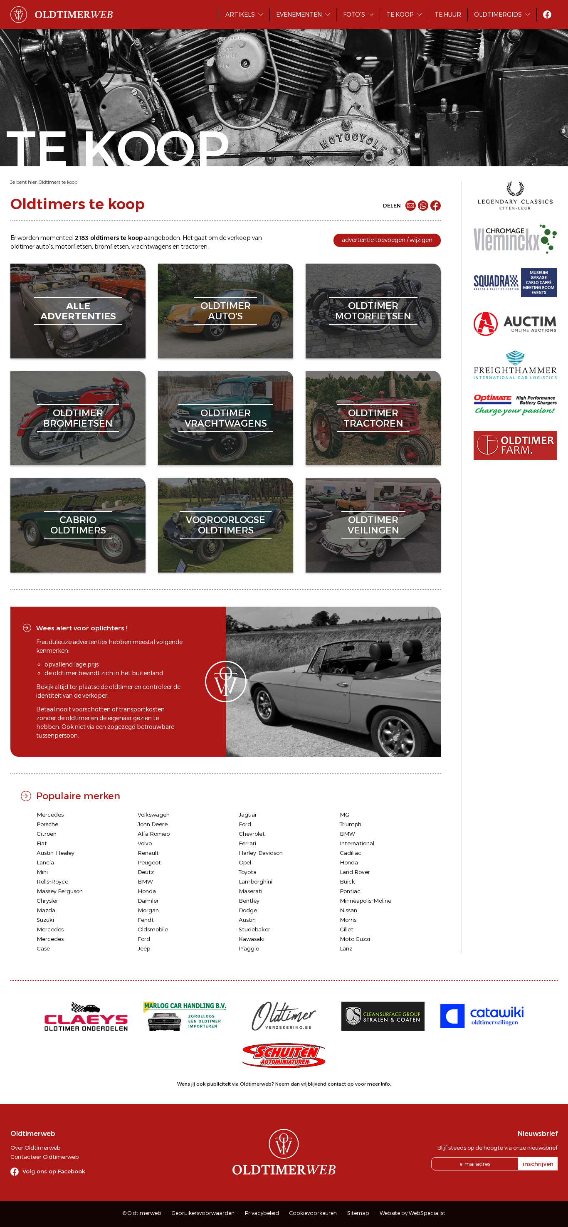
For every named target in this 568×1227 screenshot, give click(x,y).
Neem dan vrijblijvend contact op (314, 1084)
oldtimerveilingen (373, 525)
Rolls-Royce (52, 881)
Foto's (354, 14)
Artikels (240, 14)
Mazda (46, 910)
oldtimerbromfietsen (78, 418)
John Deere (153, 824)
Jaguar (248, 814)
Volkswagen (154, 814)
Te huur (448, 14)
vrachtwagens (151, 246)
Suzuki (45, 919)
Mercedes (50, 814)
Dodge (248, 910)
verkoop (239, 238)
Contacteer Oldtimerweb (44, 1156)
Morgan (148, 910)
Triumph (350, 824)
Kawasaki (251, 939)
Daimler (148, 900)
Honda (349, 862)
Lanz (346, 948)
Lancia (45, 862)
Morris (348, 919)
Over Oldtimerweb (35, 1147)
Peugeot (149, 862)
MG (344, 814)
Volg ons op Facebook (53, 1171)
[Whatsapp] (423, 205)
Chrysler (47, 900)
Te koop (399, 14)
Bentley (249, 900)
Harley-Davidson (261, 852)
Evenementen (299, 14)
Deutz (146, 872)
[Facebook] (435, 205)
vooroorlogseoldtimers (225, 525)
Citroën (47, 833)
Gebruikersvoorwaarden (203, 1213)
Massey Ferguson (60, 891)
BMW (347, 833)
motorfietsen (73, 246)
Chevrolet (252, 833)
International (357, 843)
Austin (247, 919)
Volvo (145, 843)
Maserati (250, 891)
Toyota (248, 872)
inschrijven (538, 1163)
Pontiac (350, 891)
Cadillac (350, 852)
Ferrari (247, 843)
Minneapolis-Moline (365, 900)
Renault (148, 852)
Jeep (144, 948)
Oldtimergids (498, 14)
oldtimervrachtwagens (226, 418)
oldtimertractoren (373, 418)
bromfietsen (111, 246)
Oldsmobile (153, 929)
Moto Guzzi (355, 939)
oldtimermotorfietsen (373, 311)
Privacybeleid (262, 1213)
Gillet (346, 929)
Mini (42, 872)
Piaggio (249, 948)
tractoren (194, 246)
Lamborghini (255, 881)
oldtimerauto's (225, 311)
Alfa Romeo (154, 833)
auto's (44, 246)
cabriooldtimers (78, 525)
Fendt (146, 919)
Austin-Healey (55, 852)
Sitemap (358, 1213)
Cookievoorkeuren (313, 1213)
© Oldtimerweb (142, 1213)
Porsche (47, 824)
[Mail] (410, 205)
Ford (245, 824)
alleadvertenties (78, 311)
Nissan (348, 910)
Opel (245, 862)
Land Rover (355, 872)
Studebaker (254, 929)
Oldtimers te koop (58, 182)
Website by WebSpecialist (412, 1213)
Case (43, 948)
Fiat (42, 843)
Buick (347, 881)
